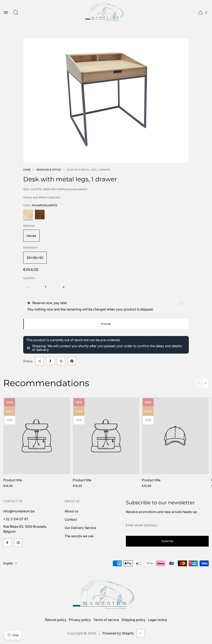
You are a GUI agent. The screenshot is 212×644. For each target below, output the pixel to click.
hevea (31, 236)
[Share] (39, 361)
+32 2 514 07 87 (15, 519)
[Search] (15, 12)
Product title (12, 480)
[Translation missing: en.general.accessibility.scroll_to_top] (140, 633)
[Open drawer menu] (5, 12)
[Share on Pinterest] (72, 361)
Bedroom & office (49, 169)
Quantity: (29, 278)
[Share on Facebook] (50, 361)
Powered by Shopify (118, 633)
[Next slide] (205, 383)
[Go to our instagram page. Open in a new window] (18, 542)
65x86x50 (35, 258)
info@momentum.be (19, 511)
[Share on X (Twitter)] (61, 361)
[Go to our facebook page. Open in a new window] (7, 542)
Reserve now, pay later (49, 303)
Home (27, 169)
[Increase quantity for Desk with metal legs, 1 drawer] (63, 287)
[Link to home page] (106, 595)
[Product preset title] (36, 435)
